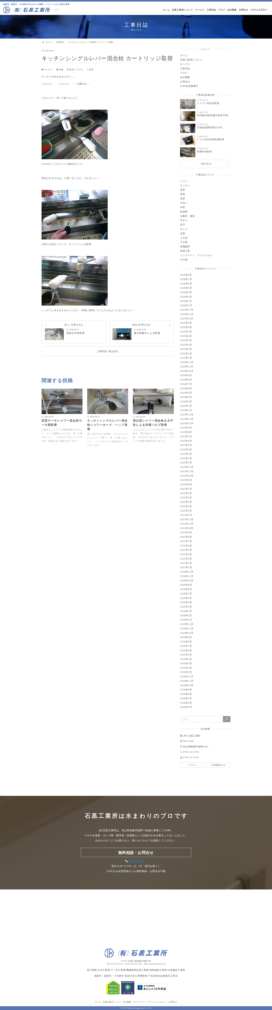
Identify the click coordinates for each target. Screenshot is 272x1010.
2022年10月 (186, 476)
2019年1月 (186, 672)
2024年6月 (186, 388)
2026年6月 (186, 283)
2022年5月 (186, 497)
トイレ (183, 181)
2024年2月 (186, 406)
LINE (259, 10)
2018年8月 (186, 694)
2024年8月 (186, 379)
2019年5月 (186, 654)
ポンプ (183, 229)
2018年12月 (186, 676)
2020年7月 (186, 593)
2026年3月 (186, 296)
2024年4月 (186, 397)
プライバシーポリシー (157, 1002)
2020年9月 (186, 585)
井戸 (182, 224)
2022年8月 (186, 484)
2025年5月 (186, 340)
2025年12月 (186, 310)
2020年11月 (186, 576)
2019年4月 (186, 659)
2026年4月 (186, 292)
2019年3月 (186, 663)
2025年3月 (186, 349)
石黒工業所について (182, 10)
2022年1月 (186, 515)
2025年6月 (186, 336)
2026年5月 (186, 288)
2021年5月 (186, 550)
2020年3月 (186, 611)
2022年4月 (186, 502)
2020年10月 (186, 580)
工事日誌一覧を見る (107, 351)
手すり (183, 220)
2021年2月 (186, 563)
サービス (199, 10)
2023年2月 (186, 458)
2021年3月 (186, 558)
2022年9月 (186, 480)
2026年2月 (186, 301)
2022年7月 (186, 489)
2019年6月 (186, 650)
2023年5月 (186, 445)
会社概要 (232, 10)
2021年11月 (186, 524)
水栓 (61, 69)
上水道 (183, 238)
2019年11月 (186, 628)
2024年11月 (186, 366)
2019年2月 (186, 668)
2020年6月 (186, 598)
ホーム (166, 10)
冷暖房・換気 (187, 216)
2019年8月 (186, 641)
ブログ (221, 10)
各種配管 (185, 246)
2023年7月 (186, 436)
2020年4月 (186, 606)
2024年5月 (186, 392)
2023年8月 (186, 432)
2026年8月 (186, 275)
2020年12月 (186, 572)
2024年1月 (186, 410)
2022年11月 (186, 471)
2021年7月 (186, 541)
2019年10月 (186, 633)
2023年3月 (186, 454)
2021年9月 (186, 532)
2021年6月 (186, 545)
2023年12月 (186, 414)
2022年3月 (186, 506)
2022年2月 (186, 510)
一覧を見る (205, 164)
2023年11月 (186, 419)
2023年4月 (186, 449)
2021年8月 (186, 537)
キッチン (48, 69)
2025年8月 (186, 327)
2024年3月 (186, 401)
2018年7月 (186, 698)
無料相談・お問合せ (136, 853)
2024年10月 (186, 371)
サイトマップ (139, 1002)
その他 (183, 259)
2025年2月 (186, 353)
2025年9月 (186, 323)
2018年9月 (186, 689)
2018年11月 (186, 681)
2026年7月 (186, 279)
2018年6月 (186, 703)
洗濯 (182, 198)
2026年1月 (186, 305)
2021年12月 (186, 519)
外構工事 (185, 251)
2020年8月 (186, 589)
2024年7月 (186, 384)
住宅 (91, 69)
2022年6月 (186, 493)
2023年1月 (186, 462)
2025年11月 (186, 314)
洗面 (182, 194)
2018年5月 (186, 707)
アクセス (192, 765)
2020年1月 (186, 620)
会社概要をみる (218, 765)
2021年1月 (186, 567)
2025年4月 (186, 344)
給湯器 (183, 211)
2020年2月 (186, 615)
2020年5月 (186, 602)
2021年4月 (186, 554)
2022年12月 (186, 467)
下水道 (183, 242)
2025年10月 (186, 318)
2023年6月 (186, 441)
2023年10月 (186, 423)
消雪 (182, 233)
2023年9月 (186, 427)
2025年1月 (186, 358)
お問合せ (243, 10)
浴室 (182, 189)
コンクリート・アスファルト (196, 255)
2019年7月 (186, 646)
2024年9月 (186, 375)
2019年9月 (186, 637)
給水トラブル (76, 69)
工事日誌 (211, 10)
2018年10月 (186, 685)
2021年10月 (186, 528)
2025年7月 (186, 331)
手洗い (183, 203)
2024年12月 (186, 362)
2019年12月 (186, 624)
